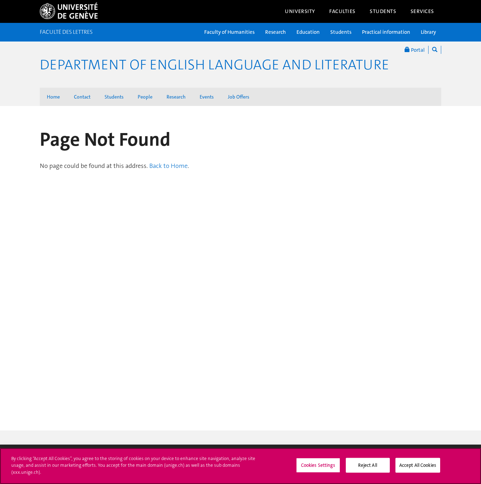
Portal (417, 50)
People (145, 97)
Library (428, 32)
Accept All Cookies (417, 465)
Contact (82, 97)
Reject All (367, 465)
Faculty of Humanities (229, 32)
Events (207, 97)
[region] (240, 466)
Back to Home (168, 166)
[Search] (435, 50)
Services (423, 11)
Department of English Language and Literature (214, 65)
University (300, 11)
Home (53, 97)
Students (383, 11)
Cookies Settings (318, 465)
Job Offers (238, 97)
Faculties (342, 11)
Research (275, 32)
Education (308, 32)
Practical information (386, 32)
